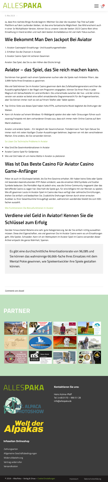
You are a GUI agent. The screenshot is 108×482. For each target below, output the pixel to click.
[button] (96, 6)
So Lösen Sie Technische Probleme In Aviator (26, 141)
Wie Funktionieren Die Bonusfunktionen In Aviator (29, 208)
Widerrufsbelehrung (13, 457)
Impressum (74, 478)
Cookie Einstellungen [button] (46, 478)
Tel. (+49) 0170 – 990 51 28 (67, 397)
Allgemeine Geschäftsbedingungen (20, 453)
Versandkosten (11, 466)
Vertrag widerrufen (13, 462)
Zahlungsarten (11, 449)
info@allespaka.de (62, 401)
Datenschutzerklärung (92, 478)
